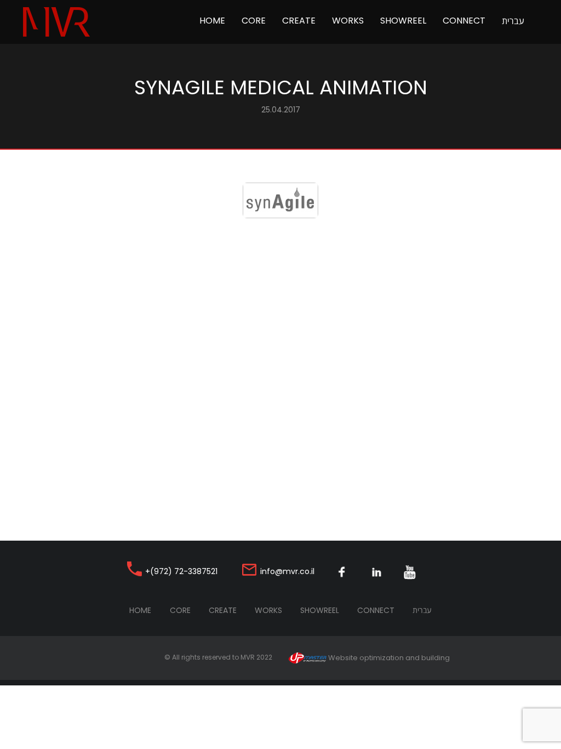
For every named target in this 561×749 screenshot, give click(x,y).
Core (254, 20)
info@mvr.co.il (287, 571)
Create (299, 20)
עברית (513, 21)
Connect (464, 20)
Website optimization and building (388, 657)
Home (216, 20)
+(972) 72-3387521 (181, 571)
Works (348, 20)
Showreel (403, 20)
